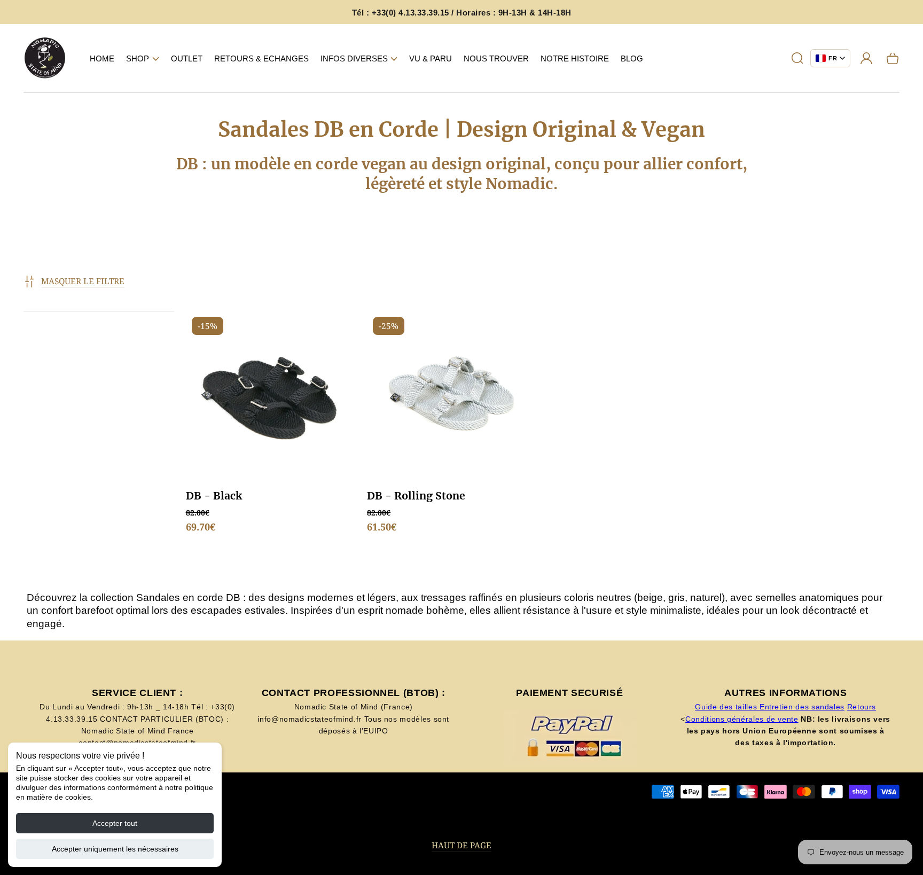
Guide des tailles (727, 706)
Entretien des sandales (802, 706)
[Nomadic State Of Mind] (45, 58)
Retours (861, 706)
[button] (142, 58)
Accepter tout (114, 823)
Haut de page (461, 845)
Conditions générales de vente (742, 719)
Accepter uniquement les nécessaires (115, 849)
